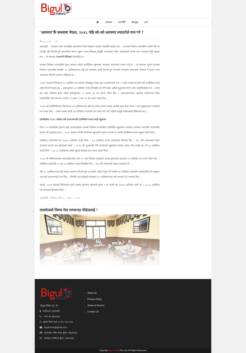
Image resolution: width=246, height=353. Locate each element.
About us (92, 293)
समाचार (108, 22)
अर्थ (146, 22)
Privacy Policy (94, 299)
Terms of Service (95, 305)
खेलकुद (134, 22)
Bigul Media (114, 350)
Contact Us (93, 312)
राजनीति (122, 22)
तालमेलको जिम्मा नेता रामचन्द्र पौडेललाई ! (69, 210)
